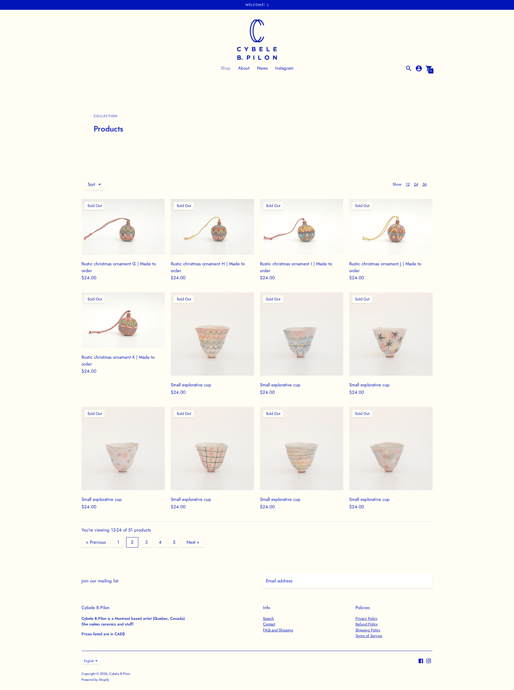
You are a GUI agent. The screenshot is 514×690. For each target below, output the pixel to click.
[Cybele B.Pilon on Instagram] (428, 660)
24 (416, 184)
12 (408, 184)
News (262, 68)
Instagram (284, 68)
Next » (193, 542)
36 (424, 184)
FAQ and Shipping (278, 630)
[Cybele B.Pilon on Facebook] (421, 660)
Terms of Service (368, 636)
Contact (269, 624)
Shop (226, 68)
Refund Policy (366, 624)
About (244, 68)
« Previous (96, 542)
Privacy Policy (366, 618)
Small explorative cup (191, 385)
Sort (91, 184)
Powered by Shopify (95, 679)
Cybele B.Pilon (119, 673)
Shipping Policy (367, 630)
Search (268, 618)
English (89, 660)
